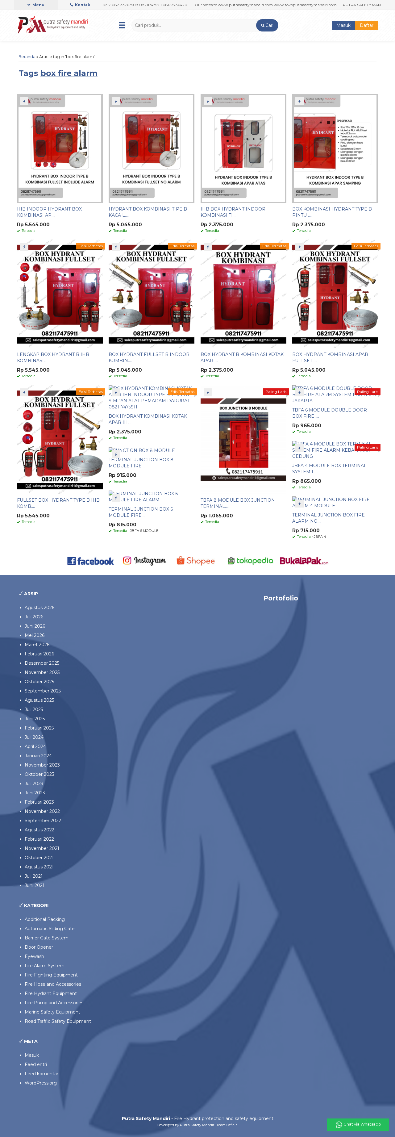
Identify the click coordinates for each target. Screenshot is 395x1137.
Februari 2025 (39, 728)
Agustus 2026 (39, 607)
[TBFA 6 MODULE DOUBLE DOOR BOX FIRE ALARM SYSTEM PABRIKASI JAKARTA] (335, 394)
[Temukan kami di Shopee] (198, 560)
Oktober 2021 (39, 857)
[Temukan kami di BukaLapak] (304, 560)
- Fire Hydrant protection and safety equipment (197, 1118)
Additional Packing (45, 919)
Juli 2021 (34, 876)
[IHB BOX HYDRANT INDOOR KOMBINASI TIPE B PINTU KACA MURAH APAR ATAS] (243, 148)
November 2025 (42, 672)
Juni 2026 (35, 626)
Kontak (82, 4)
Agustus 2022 (39, 830)
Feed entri (36, 1064)
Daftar (366, 25)
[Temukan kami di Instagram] (144, 560)
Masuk (343, 25)
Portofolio (280, 598)
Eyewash (34, 956)
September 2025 (43, 691)
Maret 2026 (37, 644)
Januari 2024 (38, 756)
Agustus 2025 (39, 700)
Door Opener (39, 947)
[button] (267, 25)
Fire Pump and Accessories (54, 1002)
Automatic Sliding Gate (50, 928)
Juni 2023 (35, 793)
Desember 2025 (42, 663)
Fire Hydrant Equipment (51, 993)
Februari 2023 (39, 802)
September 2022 (43, 820)
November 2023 (42, 765)
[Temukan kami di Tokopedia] (251, 560)
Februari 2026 (39, 654)
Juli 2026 (34, 617)
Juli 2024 (34, 737)
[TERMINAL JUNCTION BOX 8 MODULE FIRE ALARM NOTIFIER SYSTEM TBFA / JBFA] (142, 450)
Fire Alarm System (44, 965)
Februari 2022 (39, 839)
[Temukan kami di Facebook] (91, 560)
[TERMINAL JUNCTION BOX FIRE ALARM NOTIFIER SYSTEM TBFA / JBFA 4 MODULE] (335, 502)
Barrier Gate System (47, 938)
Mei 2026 (34, 635)
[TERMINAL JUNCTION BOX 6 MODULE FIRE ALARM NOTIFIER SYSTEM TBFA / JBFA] (151, 496)
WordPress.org (41, 1083)
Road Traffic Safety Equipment (58, 1021)
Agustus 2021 (39, 867)
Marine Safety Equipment (52, 1012)
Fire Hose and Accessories (53, 984)
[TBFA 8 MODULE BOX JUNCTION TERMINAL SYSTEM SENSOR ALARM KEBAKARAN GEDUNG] (243, 439)
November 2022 (42, 811)
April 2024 (35, 746)
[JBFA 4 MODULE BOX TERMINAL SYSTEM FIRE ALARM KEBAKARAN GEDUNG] (335, 450)
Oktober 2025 (39, 681)
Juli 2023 (34, 783)
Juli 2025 (34, 709)
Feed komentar (41, 1073)
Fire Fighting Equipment (51, 975)
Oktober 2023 (39, 774)
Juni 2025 (35, 718)
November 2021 (42, 848)
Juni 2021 (34, 885)
